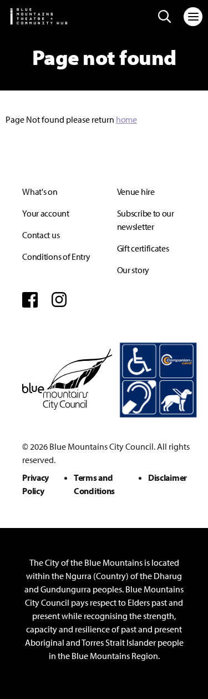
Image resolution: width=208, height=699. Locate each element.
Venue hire (136, 191)
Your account (45, 213)
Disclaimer (167, 477)
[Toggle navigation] (193, 16)
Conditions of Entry (56, 256)
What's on (39, 191)
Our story (133, 269)
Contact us (40, 234)
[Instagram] (59, 300)
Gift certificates (143, 248)
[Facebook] (30, 300)
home (126, 119)
